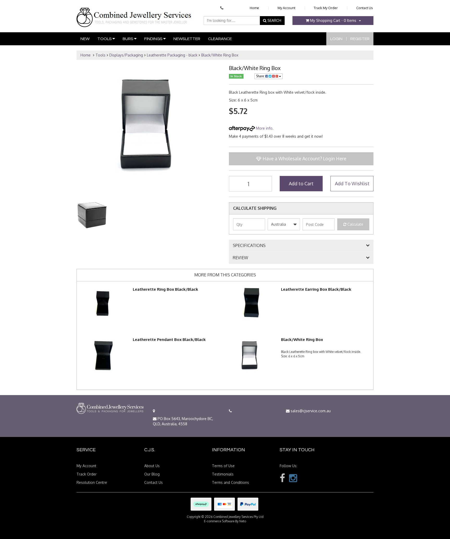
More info (263, 128)
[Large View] (92, 215)
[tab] (301, 246)
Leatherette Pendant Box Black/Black (169, 339)
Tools (105, 39)
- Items (333, 20)
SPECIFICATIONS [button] (249, 245)
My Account (286, 8)
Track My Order (326, 8)
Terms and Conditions (230, 482)
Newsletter (186, 39)
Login (336, 39)
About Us (152, 466)
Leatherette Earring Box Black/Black (316, 289)
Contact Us (364, 8)
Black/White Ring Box (219, 55)
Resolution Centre (92, 482)
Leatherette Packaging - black (172, 55)
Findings (153, 39)
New (85, 39)
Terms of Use (223, 466)
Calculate (354, 224)
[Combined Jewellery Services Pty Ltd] (135, 13)
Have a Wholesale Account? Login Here (303, 158)
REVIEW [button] (240, 258)
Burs (128, 39)
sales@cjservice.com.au (310, 411)
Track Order (87, 474)
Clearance (220, 39)
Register (360, 39)
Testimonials (223, 474)
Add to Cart (301, 183)
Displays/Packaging (126, 55)
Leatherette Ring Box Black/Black (165, 289)
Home (254, 8)
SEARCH (273, 20)
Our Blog (152, 474)
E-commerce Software (219, 521)
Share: (260, 76)
